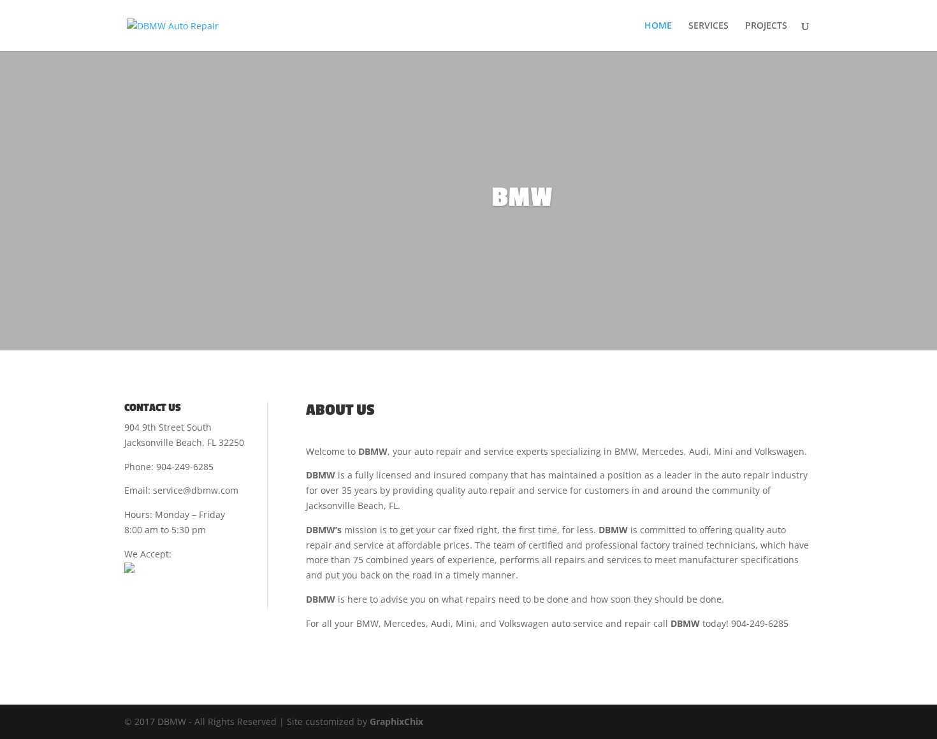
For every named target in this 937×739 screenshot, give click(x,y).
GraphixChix (396, 721)
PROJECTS (766, 26)
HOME (658, 26)
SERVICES (708, 26)
